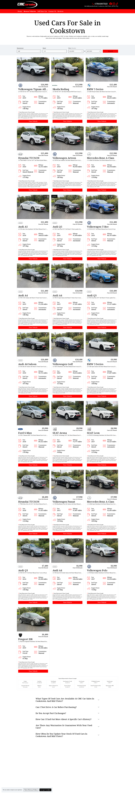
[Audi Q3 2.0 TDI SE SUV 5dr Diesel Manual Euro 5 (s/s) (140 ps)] (33, 550)
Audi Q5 (57, 226)
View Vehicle (33, 121)
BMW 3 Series (95, 364)
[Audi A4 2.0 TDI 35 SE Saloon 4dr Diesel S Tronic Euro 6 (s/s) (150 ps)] (33, 275)
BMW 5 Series (95, 89)
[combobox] (29, 51)
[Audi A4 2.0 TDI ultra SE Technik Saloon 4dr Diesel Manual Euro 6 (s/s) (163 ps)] (67, 550)
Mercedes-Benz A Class (100, 158)
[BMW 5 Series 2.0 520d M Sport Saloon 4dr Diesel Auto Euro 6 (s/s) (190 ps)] (102, 69)
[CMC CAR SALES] (27, 4)
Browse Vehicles (30, 11)
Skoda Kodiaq (61, 89)
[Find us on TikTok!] (116, 4)
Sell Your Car (42, 11)
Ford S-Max (25, 433)
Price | (72, 48)
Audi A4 (23, 295)
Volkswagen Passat (64, 501)
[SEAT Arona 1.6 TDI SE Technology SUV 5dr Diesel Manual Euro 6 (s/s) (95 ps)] (67, 413)
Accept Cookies (45, 790)
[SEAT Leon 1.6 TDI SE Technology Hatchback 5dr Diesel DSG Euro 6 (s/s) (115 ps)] (102, 413)
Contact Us (52, 11)
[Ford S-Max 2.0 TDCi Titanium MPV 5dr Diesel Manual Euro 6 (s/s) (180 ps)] (33, 413)
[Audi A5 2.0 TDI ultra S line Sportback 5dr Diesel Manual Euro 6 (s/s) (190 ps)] (33, 206)
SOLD (54, 196)
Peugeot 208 (25, 639)
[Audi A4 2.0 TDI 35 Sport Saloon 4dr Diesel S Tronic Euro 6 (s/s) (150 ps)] (67, 275)
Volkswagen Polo (97, 570)
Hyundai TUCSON (28, 158)
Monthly (74, 48)
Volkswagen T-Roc (98, 226)
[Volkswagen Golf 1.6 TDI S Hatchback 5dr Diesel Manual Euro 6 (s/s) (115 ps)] (67, 344)
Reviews (60, 11)
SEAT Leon (93, 433)
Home (20, 11)
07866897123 (101, 4)
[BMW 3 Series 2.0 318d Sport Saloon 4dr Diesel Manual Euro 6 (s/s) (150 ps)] (102, 344)
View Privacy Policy (31, 790)
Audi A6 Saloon (27, 364)
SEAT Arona (60, 433)
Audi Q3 (91, 295)
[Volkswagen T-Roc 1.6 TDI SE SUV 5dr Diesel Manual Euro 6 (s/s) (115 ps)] (102, 206)
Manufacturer (20, 48)
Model (44, 48)
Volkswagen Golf (63, 364)
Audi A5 (23, 226)
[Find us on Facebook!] (110, 4)
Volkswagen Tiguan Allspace (35, 89)
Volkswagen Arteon (64, 158)
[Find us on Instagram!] (113, 4)
